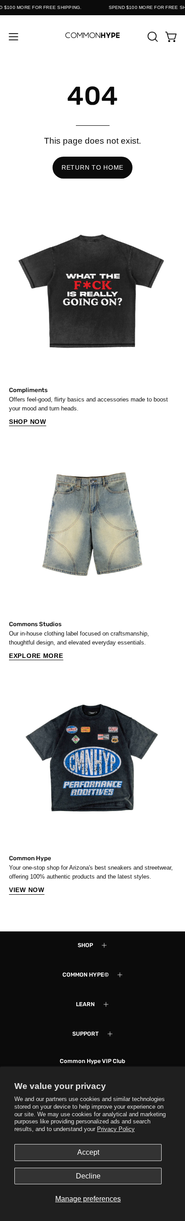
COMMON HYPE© (85, 974)
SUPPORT (85, 1033)
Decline (88, 1176)
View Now (26, 889)
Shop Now (27, 421)
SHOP (85, 945)
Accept (88, 1152)
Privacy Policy (116, 1129)
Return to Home (92, 167)
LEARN (85, 1004)
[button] (151, 36)
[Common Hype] (92, 36)
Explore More (36, 655)
